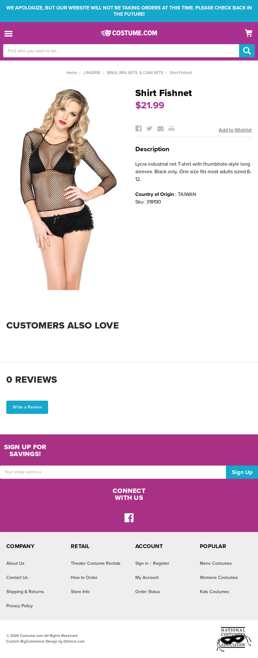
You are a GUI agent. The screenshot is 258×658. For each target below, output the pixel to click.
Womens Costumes (219, 577)
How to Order (84, 577)
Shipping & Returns (25, 591)
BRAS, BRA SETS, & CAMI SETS (135, 72)
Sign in (142, 563)
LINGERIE (92, 72)
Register (161, 563)
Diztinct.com (74, 641)
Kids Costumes (214, 591)
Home (71, 72)
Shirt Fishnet (181, 72)
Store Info (80, 591)
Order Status (147, 591)
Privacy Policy (19, 606)
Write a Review (27, 407)
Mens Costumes (216, 563)
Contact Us (17, 577)
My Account (147, 577)
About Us (15, 563)
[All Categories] (8, 33)
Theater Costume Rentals (96, 563)
